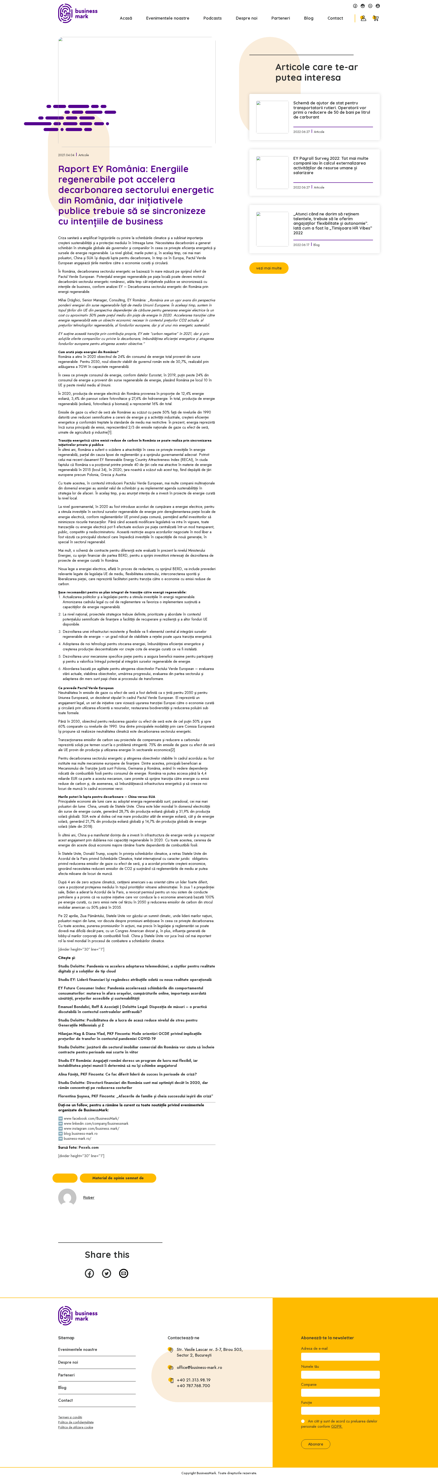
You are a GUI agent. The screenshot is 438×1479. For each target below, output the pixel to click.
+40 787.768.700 (193, 1386)
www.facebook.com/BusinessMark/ (91, 1118)
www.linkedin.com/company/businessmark (96, 1123)
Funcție (306, 1402)
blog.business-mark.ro (81, 1133)
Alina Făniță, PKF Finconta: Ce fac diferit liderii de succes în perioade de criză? (127, 1074)
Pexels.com (89, 1147)
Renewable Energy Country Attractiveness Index (142, 459)
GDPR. (337, 1426)
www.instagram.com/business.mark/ (91, 1128)
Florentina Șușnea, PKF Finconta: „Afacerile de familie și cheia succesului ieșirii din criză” (135, 1096)
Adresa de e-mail (314, 1348)
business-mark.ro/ (77, 1138)
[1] (110, 432)
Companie (309, 1384)
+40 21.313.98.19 (194, 1380)
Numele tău (310, 1366)
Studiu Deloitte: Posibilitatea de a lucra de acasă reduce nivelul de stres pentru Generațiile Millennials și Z (127, 1023)
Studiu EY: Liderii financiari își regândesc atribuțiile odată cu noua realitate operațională (135, 979)
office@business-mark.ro (199, 1367)
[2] (173, 749)
